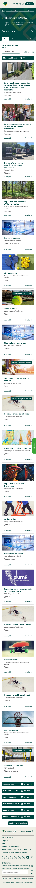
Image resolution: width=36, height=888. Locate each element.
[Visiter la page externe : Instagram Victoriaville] (15, 857)
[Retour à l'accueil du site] (3, 11)
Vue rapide (7, 99)
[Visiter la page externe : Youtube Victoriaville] (23, 857)
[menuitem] (4, 4)
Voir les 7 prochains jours (18, 823)
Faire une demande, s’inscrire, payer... (15, 849)
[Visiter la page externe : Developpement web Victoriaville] (31, 857)
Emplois (5, 841)
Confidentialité (28, 882)
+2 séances (15, 243)
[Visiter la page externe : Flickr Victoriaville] (27, 857)
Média (4, 844)
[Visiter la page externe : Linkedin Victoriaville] (19, 857)
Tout (5, 39)
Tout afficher (26, 52)
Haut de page (26, 831)
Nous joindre (6, 838)
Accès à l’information (17, 882)
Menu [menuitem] (31, 4)
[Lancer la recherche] (32, 31)
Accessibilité (6, 882)
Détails (27, 99)
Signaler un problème (10, 846)
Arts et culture (16, 39)
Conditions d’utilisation (18, 885)
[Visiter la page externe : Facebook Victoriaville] (3, 857)
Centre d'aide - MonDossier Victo (14, 852)
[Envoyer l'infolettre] (31, 872)
